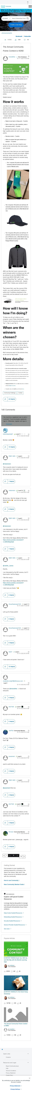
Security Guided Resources (12, 921)
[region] (16, 1084)
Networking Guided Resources (13, 917)
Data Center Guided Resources (13, 913)
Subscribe (27, 36)
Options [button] (28, 57)
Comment (9, 424)
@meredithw (13, 688)
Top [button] (2, 1049)
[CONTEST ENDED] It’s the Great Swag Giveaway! (16, 992)
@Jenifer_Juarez (8, 565)
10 (21, 856)
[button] (5, 399)
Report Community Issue (12, 1066)
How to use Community (11, 880)
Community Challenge (10, 392)
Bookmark (19, 36)
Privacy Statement (15, 1085)
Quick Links (6, 1054)
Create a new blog (16, 24)
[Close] (29, 1078)
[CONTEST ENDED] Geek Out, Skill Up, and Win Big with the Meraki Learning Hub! (15, 960)
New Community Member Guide (14, 884)
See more (7, 928)
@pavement (6, 788)
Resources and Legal (9, 1062)
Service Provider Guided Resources (14, 925)
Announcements (7, 33)
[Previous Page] (4, 855)
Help (7, 1068)
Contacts (8, 1057)
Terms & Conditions (11, 1070)
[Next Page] (24, 856)
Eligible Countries (12, 385)
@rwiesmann (7, 464)
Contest (20, 392)
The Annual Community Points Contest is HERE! (15, 1024)
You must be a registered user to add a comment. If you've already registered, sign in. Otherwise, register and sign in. (15, 419)
